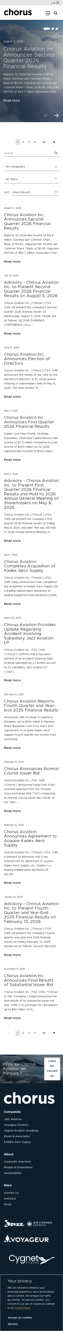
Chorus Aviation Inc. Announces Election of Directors (27, 358)
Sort (7, 192)
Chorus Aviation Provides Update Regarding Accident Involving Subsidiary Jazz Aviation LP (30, 634)
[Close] (6, 14)
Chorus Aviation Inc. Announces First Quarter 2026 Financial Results (29, 422)
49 (44, 142)
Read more (11, 100)
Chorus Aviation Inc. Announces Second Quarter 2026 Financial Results (29, 57)
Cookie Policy (22, 1308)
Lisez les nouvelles (52, 1068)
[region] (31, 1303)
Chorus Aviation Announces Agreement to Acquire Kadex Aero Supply (30, 838)
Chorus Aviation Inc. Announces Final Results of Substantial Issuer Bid (28, 980)
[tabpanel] (31, 71)
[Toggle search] (55, 13)
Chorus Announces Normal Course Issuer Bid (31, 771)
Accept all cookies (20, 1317)
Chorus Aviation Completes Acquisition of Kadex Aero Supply (29, 566)
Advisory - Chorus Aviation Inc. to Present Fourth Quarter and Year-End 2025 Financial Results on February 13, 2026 (31, 913)
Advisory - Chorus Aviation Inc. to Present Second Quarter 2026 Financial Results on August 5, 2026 (31, 289)
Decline (13, 1324)
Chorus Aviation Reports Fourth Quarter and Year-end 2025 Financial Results (31, 705)
